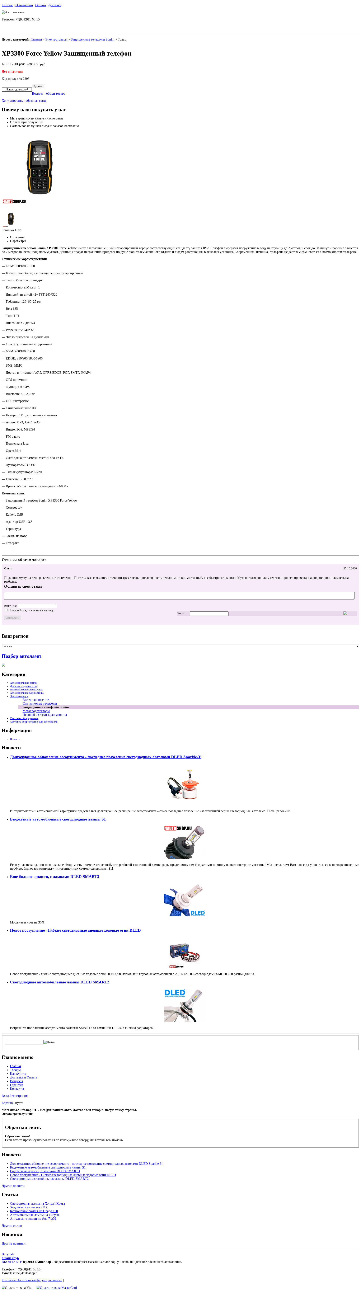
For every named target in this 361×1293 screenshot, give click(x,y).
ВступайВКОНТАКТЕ (12, 1258)
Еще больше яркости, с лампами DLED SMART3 (54, 876)
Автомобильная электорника (27, 692)
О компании (24, 5)
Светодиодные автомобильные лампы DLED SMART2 (59, 982)
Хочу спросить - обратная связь (24, 100)
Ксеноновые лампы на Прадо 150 (34, 1211)
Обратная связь (23, 1127)
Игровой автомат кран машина (45, 714)
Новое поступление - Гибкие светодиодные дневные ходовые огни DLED (75, 930)
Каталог (7, 5)
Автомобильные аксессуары (26, 689)
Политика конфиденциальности (39, 1280)
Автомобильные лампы (23, 682)
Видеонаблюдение (36, 699)
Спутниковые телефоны (40, 703)
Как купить (18, 1073)
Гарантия (16, 1085)
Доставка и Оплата (23, 1077)
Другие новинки (13, 1243)
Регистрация (19, 1095)
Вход (5, 1095)
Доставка (54, 5)
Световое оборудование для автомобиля (33, 721)
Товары (15, 1070)
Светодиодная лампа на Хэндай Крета (37, 1203)
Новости (15, 738)
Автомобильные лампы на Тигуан (34, 1215)
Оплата (40, 5)
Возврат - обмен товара (48, 93)
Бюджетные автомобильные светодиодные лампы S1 (58, 819)
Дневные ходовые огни (23, 686)
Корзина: (8, 1103)
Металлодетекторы (36, 711)
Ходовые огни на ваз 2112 (28, 1207)
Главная (15, 1066)
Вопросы (16, 1081)
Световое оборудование (24, 718)
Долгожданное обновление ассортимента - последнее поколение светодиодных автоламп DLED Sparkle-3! (105, 757)
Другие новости (13, 1186)
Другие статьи (12, 1225)
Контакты (17, 1088)
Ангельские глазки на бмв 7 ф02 (33, 1218)
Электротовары (19, 696)
